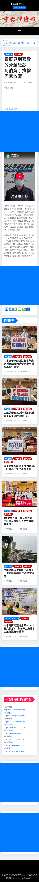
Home (5, 40)
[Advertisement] (19, 131)
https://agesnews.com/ (13, 733)
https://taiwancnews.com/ (14, 745)
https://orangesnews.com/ (15, 751)
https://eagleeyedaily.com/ (15, 715)
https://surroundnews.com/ (15, 721)
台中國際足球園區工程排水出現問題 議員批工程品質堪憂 (19, 573)
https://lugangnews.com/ (14, 739)
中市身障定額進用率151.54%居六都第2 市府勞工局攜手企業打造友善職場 (19, 629)
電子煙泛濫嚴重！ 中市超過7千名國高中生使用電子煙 (19, 467)
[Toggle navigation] (20, 31)
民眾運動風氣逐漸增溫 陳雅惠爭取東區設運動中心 (19, 414)
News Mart (17, 878)
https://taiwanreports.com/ (15, 710)
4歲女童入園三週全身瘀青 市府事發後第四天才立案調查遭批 (19, 521)
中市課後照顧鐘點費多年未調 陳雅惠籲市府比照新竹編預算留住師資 (19, 364)
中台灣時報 (8, 82)
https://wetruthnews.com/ (14, 727)
